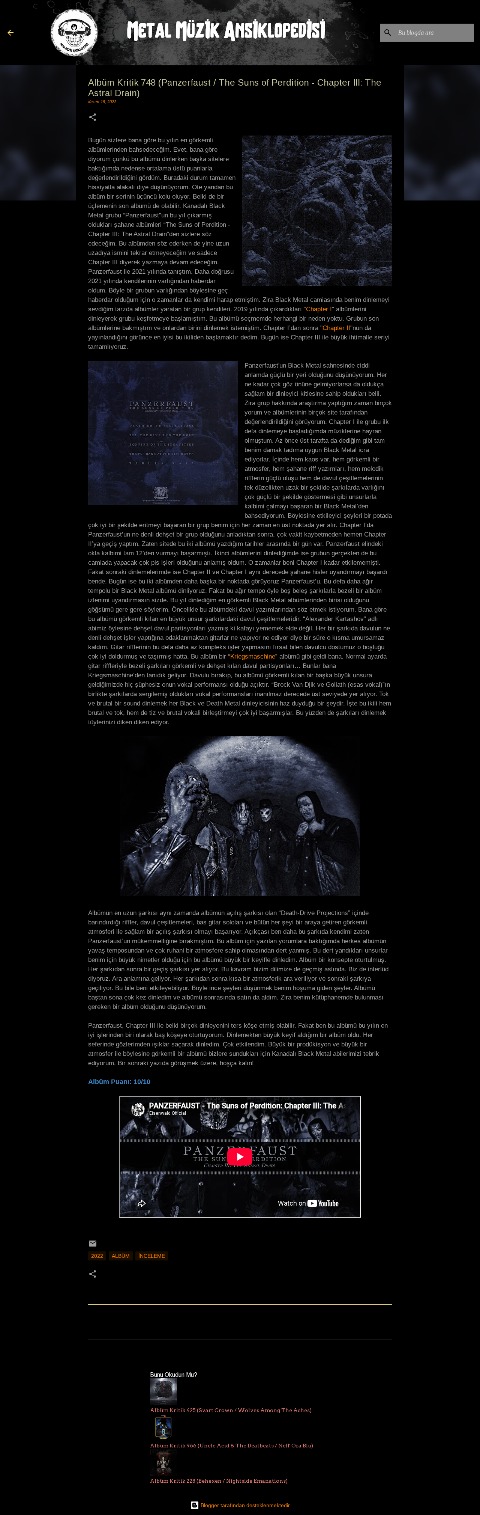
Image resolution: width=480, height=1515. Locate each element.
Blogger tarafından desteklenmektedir (244, 1505)
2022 (97, 1256)
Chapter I (319, 309)
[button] (92, 118)
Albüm (121, 1256)
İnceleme (151, 1256)
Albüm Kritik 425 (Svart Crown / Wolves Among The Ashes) (231, 1410)
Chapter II (336, 328)
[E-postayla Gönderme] (92, 1246)
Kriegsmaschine (252, 656)
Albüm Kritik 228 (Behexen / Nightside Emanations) (219, 1481)
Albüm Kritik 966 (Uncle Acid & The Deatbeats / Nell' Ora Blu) (231, 1446)
